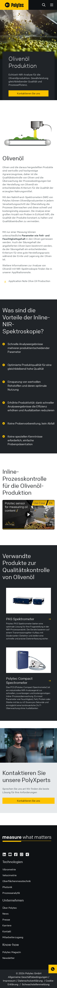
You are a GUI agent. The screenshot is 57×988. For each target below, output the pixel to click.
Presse (6, 919)
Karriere (6, 925)
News (5, 913)
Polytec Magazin (11, 952)
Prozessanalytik (11, 892)
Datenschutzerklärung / (32, 980)
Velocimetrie (9, 875)
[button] (28, 514)
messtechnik (23, 881)
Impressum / (10, 980)
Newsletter (8, 957)
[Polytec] (14, 5)
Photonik (7, 887)
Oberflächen (9, 881)
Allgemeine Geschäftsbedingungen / (28, 976)
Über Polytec (9, 907)
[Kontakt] (52, 969)
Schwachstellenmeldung (35, 984)
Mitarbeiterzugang (12, 937)
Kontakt (6, 931)
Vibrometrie (9, 869)
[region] (28, 515)
